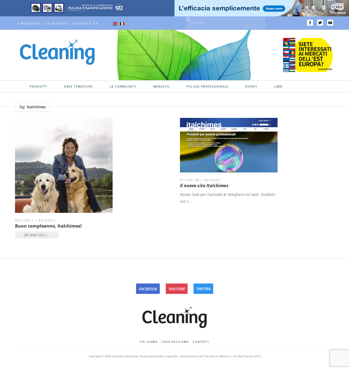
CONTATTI (201, 342)
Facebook (148, 288)
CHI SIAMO (149, 342)
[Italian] (122, 23)
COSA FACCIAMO (175, 342)
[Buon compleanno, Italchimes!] (64, 165)
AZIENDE (47, 220)
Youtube (177, 288)
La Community (123, 86)
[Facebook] (310, 22)
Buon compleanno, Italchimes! (48, 226)
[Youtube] (330, 22)
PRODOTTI (38, 86)
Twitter (203, 288)
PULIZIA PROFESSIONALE (207, 86)
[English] (115, 23)
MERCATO (161, 86)
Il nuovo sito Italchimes (204, 186)
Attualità (190, 180)
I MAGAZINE (29, 23)
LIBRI (278, 86)
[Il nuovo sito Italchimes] (229, 145)
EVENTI (251, 86)
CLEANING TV (85, 23)
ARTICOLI (24, 220)
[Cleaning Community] (57, 51)
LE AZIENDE (56, 23)
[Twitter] (320, 22)
